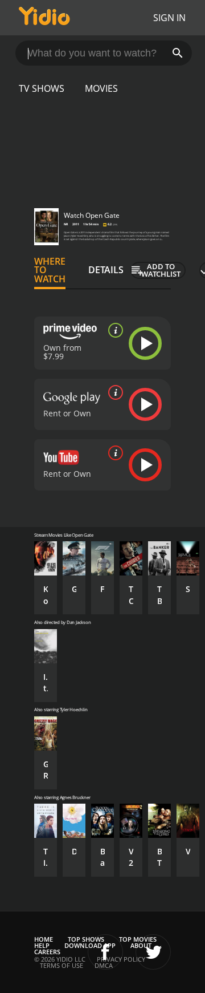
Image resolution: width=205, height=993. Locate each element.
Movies (101, 88)
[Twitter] (153, 952)
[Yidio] (44, 17)
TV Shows (41, 88)
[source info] (113, 330)
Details (106, 270)
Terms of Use (61, 965)
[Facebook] (105, 952)
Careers (47, 951)
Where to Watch (49, 270)
